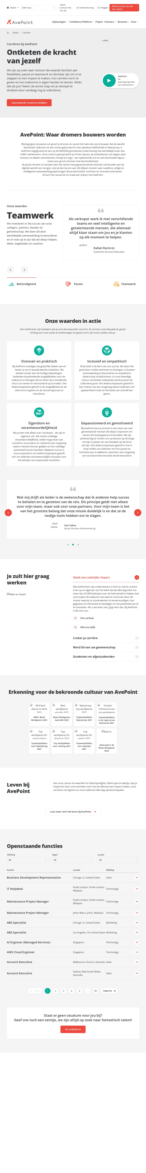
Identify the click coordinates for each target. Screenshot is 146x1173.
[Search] (54, 7)
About (16, 32)
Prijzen (99, 21)
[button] (109, 991)
